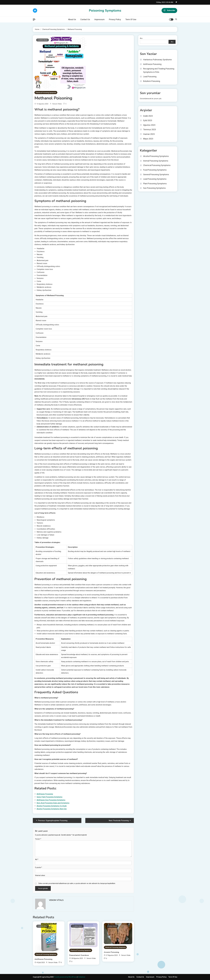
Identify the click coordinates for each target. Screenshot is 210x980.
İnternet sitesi (40, 875)
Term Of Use (130, 19)
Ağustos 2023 (149, 125)
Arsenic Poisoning (111, 952)
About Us (72, 19)
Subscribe (171, 10)
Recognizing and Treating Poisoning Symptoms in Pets (158, 70)
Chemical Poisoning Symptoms (46, 92)
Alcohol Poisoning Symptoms (156, 156)
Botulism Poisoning (151, 81)
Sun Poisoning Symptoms (154, 188)
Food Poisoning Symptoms (155, 170)
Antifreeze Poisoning (43, 959)
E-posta (38, 867)
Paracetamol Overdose (79, 955)
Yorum (38, 839)
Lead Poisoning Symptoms (154, 179)
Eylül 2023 (147, 120)
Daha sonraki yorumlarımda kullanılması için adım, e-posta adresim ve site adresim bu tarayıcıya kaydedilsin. (77, 883)
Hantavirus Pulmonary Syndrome (157, 59)
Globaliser (81, 977)
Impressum (99, 19)
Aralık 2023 (148, 116)
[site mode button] (171, 19)
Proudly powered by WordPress (65, 977)
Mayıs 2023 (148, 139)
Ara (141, 38)
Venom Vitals (57, 104)
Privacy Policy (115, 19)
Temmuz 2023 (149, 129)
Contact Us (85, 19)
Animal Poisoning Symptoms (155, 161)
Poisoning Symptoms (105, 10)
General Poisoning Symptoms (156, 174)
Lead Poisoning (149, 76)
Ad (36, 859)
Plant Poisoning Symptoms (155, 183)
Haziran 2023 (149, 134)
